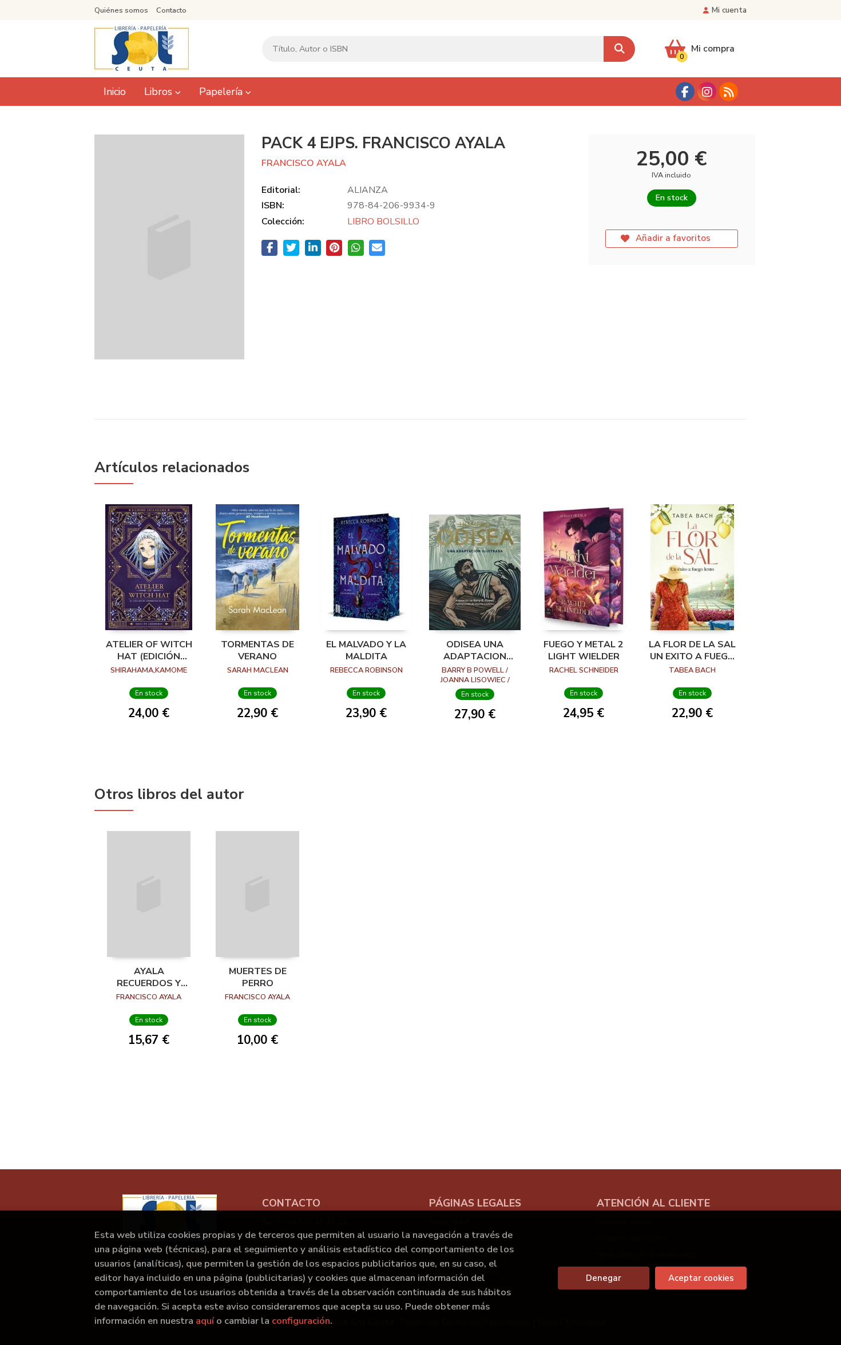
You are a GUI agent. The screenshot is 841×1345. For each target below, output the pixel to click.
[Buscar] (619, 49)
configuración (301, 1320)
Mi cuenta (729, 10)
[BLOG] (728, 91)
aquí (205, 1320)
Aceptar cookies (701, 1278)
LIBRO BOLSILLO (383, 221)
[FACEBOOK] (685, 91)
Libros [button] (159, 91)
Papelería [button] (222, 91)
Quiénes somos (121, 10)
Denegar (603, 1278)
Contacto (171, 10)
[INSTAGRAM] (706, 91)
